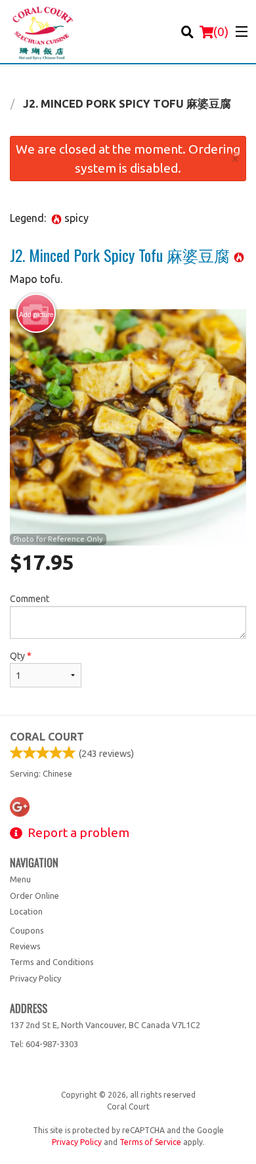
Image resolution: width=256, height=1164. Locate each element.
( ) (220, 31)
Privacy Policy (35, 978)
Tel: (44, 1043)
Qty (21, 656)
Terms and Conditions (52, 961)
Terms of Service (150, 1142)
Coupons (27, 930)
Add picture (36, 314)
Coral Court (47, 737)
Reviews (25, 946)
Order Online (34, 895)
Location (26, 911)
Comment (29, 598)
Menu (20, 879)
